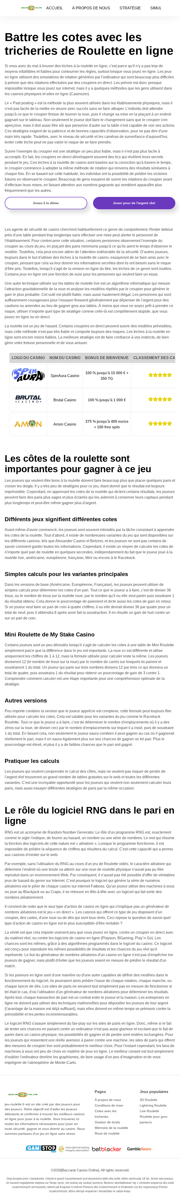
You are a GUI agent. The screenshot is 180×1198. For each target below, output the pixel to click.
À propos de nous (108, 1100)
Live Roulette (149, 1111)
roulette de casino (71, 162)
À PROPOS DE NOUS (91, 8)
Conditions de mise (109, 1105)
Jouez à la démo (46, 203)
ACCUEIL (54, 8)
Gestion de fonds (107, 1122)
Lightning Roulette (153, 1105)
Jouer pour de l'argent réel (134, 203)
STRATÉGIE (130, 8)
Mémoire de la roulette (111, 1128)
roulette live (14, 558)
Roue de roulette (107, 1133)
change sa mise (115, 114)
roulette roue (72, 596)
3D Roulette (148, 1100)
